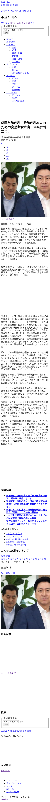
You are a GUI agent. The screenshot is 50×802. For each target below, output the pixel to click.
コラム (15, 70)
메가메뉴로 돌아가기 (20, 23)
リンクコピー (12, 791)
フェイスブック (13, 783)
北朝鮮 (15, 56)
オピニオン (11, 64)
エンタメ (10, 75)
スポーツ (16, 61)
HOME (9, 39)
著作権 (13, 731)
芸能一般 (16, 90)
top (2, 799)
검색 (6, 33)
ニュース (10, 45)
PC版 (19, 731)
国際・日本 (17, 53)
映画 (14, 84)
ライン (9, 786)
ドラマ (15, 78)
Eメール (10, 789)
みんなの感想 (18, 101)
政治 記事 (5, 556)
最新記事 (10, 42)
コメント (16, 98)
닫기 (32, 23)
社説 (14, 67)
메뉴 (6, 799)
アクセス (16, 95)
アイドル (16, 87)
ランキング (11, 92)
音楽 (14, 81)
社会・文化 (17, 59)
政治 (14, 47)
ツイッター (11, 780)
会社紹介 (5, 731)
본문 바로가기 (7, 2)
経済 (14, 50)
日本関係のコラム (20, 73)
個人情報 (26, 731)
